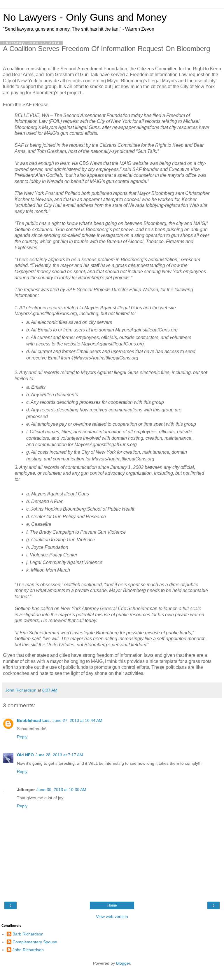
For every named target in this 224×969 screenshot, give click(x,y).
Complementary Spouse (35, 942)
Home (112, 905)
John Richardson (28, 949)
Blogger (123, 963)
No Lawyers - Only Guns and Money (85, 17)
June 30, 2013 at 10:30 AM (61, 789)
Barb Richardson (28, 934)
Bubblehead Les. (34, 720)
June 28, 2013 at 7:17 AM (59, 754)
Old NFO (25, 754)
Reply (22, 736)
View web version (112, 916)
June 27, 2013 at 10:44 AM (77, 720)
